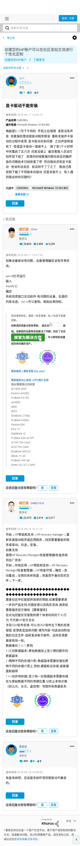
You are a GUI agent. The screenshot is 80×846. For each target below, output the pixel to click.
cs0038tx (22, 188)
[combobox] (40, 28)
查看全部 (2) (22, 194)
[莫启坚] (11, 749)
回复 (15, 203)
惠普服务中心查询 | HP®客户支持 (30, 380)
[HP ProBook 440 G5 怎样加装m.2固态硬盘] (24, 67)
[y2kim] (11, 232)
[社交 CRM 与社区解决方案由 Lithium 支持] (50, 822)
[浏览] (6, 18)
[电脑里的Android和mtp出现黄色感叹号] (27, 67)
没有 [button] (54, 488)
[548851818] (11, 506)
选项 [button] (74, 38)
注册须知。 (33, 839)
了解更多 (39, 59)
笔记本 (11, 37)
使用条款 (19, 839)
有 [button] (42, 488)
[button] (72, 78)
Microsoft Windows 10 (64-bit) (50, 188)
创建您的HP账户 (16, 59)
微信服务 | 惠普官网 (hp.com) (28, 371)
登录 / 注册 (68, 18)
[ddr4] (11, 81)
